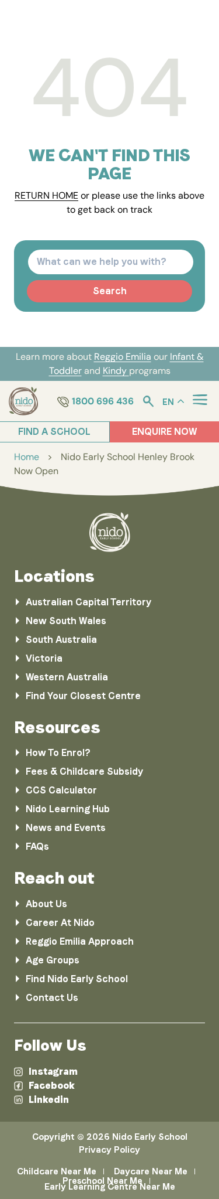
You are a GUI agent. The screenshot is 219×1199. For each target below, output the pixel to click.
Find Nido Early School (77, 979)
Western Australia (67, 677)
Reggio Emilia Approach (80, 941)
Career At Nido (60, 922)
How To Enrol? (58, 752)
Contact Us (52, 997)
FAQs (37, 846)
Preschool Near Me (102, 1181)
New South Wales (66, 620)
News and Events (66, 827)
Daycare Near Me (150, 1171)
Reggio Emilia (122, 356)
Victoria (44, 658)
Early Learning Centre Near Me (109, 1186)
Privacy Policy (109, 1149)
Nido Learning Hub (68, 809)
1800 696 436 (103, 401)
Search (110, 291)
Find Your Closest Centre (83, 695)
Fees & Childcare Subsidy (84, 771)
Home (26, 457)
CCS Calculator (61, 790)
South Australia (61, 639)
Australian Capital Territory (88, 602)
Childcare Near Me (56, 1171)
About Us (46, 904)
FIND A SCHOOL (54, 431)
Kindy (116, 371)
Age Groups (52, 960)
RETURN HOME (46, 195)
